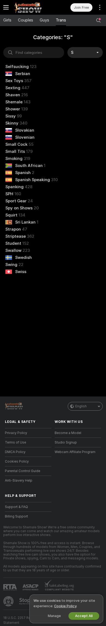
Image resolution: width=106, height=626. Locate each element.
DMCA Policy (15, 452)
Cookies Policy (17, 461)
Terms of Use (15, 442)
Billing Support (16, 516)
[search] (33, 52)
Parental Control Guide (22, 471)
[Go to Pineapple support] (9, 601)
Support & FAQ (16, 507)
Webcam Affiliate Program (75, 452)
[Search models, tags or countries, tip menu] (98, 20)
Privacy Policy (16, 433)
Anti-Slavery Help (18, 480)
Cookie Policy (65, 606)
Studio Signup (66, 442)
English (81, 406)
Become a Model (68, 433)
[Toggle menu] (6, 7)
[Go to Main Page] (32, 7)
